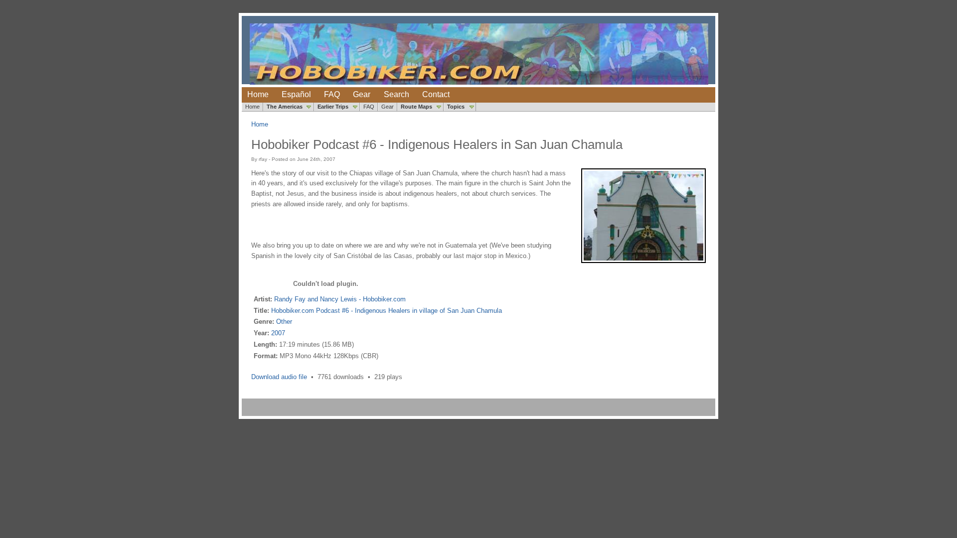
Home (258, 94)
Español (296, 94)
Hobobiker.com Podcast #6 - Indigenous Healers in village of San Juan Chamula (386, 310)
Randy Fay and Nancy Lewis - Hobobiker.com (340, 299)
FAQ (332, 94)
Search (396, 94)
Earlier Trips (333, 107)
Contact (436, 94)
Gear (361, 94)
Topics (456, 107)
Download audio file (279, 377)
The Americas (285, 107)
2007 (278, 333)
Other (284, 321)
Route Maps (416, 107)
